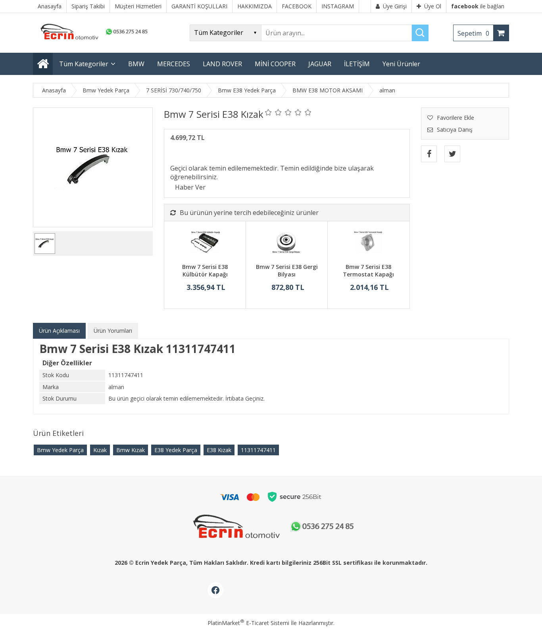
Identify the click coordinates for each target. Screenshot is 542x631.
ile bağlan (477, 6)
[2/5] (273, 112)
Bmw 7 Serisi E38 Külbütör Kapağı (205, 270)
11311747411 (258, 450)
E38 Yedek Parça (175, 450)
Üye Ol (432, 6)
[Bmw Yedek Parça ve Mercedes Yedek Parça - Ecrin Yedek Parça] (92, 39)
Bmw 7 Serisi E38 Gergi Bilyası (287, 270)
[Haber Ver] (190, 187)
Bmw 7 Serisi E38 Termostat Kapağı (368, 270)
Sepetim (473, 33)
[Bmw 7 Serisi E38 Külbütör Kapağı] (205, 243)
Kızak (100, 450)
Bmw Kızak (130, 450)
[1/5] (268, 112)
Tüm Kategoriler (83, 63)
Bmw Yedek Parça (60, 450)
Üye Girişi (395, 6)
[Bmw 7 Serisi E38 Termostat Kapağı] (368, 243)
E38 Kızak (219, 450)
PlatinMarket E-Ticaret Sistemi (248, 623)
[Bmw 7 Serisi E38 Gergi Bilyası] (286, 243)
